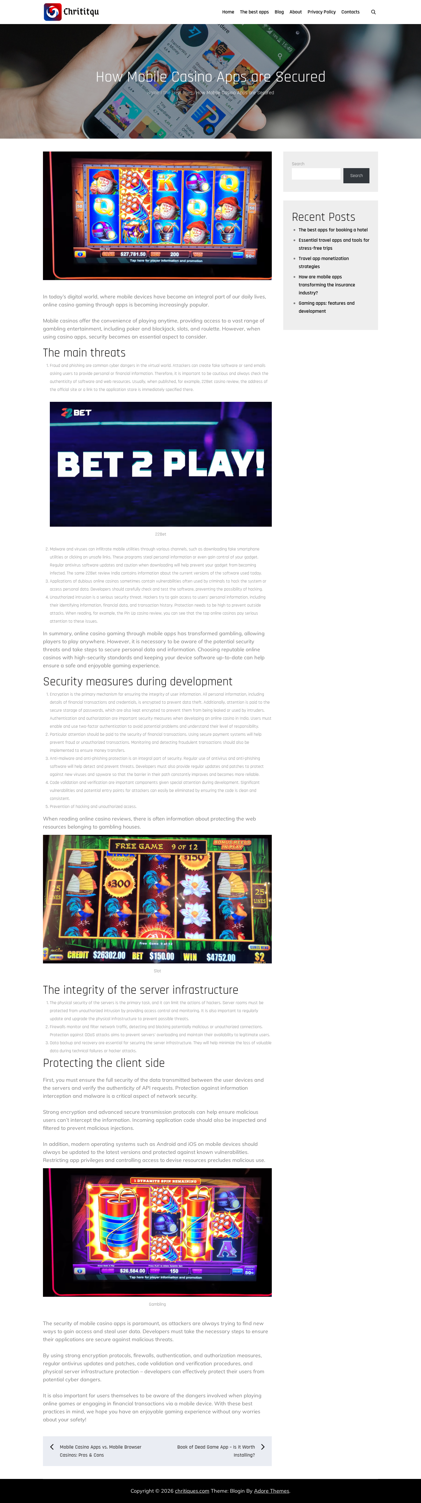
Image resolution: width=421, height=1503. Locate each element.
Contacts (350, 12)
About (296, 12)
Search (298, 164)
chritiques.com (192, 1491)
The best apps (254, 12)
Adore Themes (271, 1491)
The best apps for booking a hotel (333, 230)
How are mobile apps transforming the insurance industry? (327, 285)
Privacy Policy (322, 12)
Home (228, 12)
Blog (279, 12)
